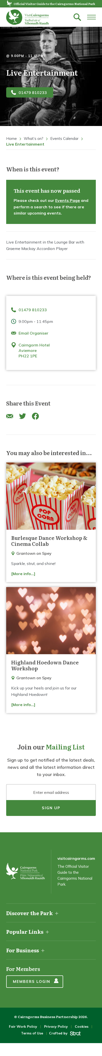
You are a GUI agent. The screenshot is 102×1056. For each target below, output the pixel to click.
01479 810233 (33, 92)
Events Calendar (64, 138)
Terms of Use (32, 1033)
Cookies (81, 1026)
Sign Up (51, 808)
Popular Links (24, 931)
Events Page (67, 200)
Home (11, 138)
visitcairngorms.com (76, 858)
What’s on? (33, 138)
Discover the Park (29, 913)
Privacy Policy (56, 1026)
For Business (22, 950)
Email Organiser (33, 333)
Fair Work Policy (23, 1026)
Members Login (31, 981)
